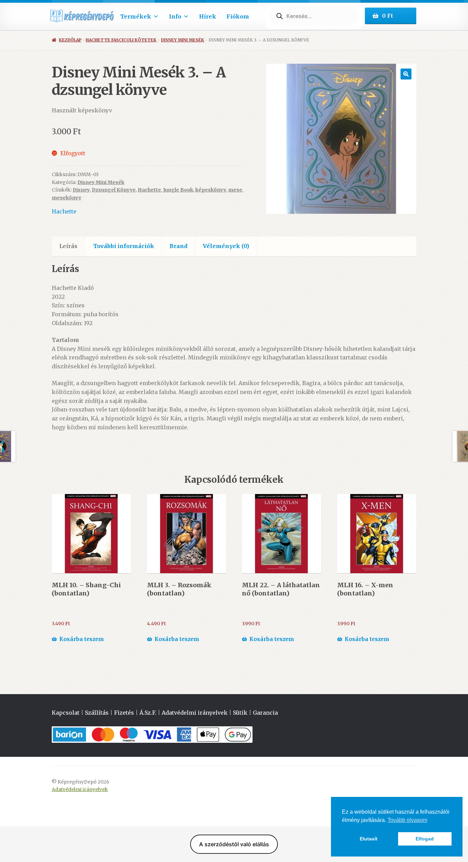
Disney (81, 190)
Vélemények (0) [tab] (226, 246)
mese (235, 190)
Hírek (207, 16)
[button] (406, 74)
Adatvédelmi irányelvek (194, 712)
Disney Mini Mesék (182, 39)
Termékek (135, 16)
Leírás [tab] (68, 246)
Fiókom (237, 16)
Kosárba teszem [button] (81, 639)
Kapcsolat (65, 712)
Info (175, 16)
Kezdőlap (70, 39)
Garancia (265, 712)
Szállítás (97, 712)
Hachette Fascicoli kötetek (121, 39)
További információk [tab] (123, 246)
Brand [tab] (178, 246)
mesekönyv (66, 198)
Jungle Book (178, 190)
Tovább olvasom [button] (407, 820)
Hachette (149, 190)
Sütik (240, 712)
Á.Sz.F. (147, 712)
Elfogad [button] (425, 838)
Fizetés (124, 712)
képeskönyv (210, 190)
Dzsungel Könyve (114, 190)
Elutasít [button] (369, 838)
